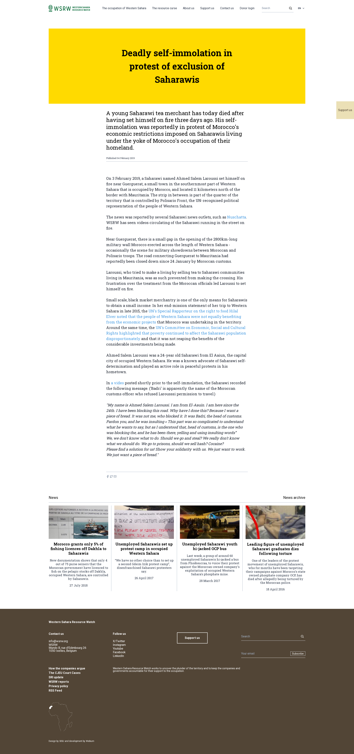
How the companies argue (67, 668)
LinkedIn (118, 656)
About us (188, 8)
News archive (294, 497)
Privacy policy (58, 686)
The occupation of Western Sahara (124, 8)
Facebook (119, 652)
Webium (90, 741)
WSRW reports (59, 681)
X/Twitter (119, 641)
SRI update (56, 677)
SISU (61, 741)
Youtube (118, 648)
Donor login (247, 8)
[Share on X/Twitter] (111, 476)
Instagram (119, 645)
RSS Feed (55, 690)
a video (117, 382)
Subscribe (298, 653)
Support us (345, 110)
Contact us (227, 8)
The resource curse (164, 8)
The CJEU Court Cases (65, 673)
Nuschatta (236, 217)
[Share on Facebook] (107, 476)
